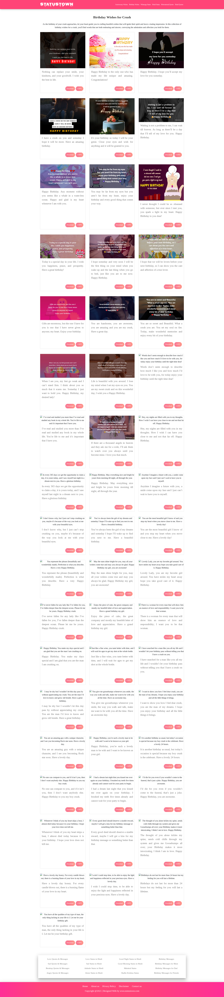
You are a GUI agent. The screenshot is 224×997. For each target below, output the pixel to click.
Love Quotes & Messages (57, 959)
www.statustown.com (129, 991)
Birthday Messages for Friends (166, 973)
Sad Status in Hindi (94, 964)
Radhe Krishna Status (130, 973)
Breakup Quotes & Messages (57, 968)
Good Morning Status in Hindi (130, 964)
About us (95, 986)
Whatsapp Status (146, 4)
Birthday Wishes (134, 4)
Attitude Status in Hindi (93, 968)
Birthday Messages (166, 959)
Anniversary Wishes (121, 4)
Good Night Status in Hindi (130, 959)
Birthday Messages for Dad (166, 968)
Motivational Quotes (167, 4)
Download (70, 89)
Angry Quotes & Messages (57, 973)
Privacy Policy (109, 986)
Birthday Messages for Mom (166, 964)
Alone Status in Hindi (94, 973)
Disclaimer (124, 986)
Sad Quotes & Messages (57, 964)
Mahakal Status (130, 968)
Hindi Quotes (179, 4)
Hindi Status (156, 4)
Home (85, 986)
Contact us (137, 986)
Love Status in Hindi (94, 959)
